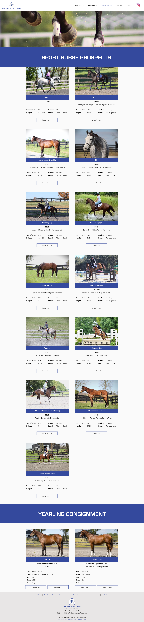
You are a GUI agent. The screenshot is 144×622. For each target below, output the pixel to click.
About (39, 595)
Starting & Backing (58, 595)
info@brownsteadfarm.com (77, 613)
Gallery (97, 595)
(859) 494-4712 (62, 613)
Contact (104, 595)
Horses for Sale (88, 595)
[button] (93, 5)
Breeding (47, 595)
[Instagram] (138, 5)
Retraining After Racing (74, 595)
